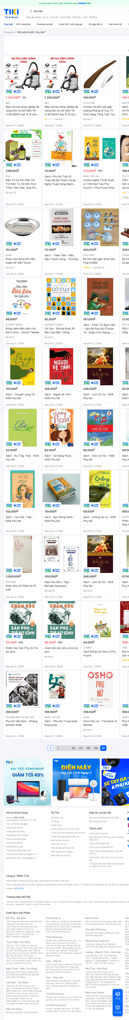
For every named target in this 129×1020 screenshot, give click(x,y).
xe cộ (45, 17)
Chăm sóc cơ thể (19, 991)
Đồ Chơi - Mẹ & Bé (16, 918)
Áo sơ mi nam (63, 943)
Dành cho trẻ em (19, 958)
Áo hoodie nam (58, 945)
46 (73, 748)
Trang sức (90, 944)
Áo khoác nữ (67, 924)
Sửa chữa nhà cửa (99, 974)
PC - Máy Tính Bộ (98, 963)
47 (80, 748)
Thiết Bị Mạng (101, 960)
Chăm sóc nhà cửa (23, 963)
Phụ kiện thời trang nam (102, 934)
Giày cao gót (51, 964)
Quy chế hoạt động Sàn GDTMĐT (104, 817)
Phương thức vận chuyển (17, 835)
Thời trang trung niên (60, 931)
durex (69, 902)
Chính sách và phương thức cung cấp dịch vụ (106, 852)
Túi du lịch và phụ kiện (101, 921)
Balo (87, 921)
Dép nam (60, 983)
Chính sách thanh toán (99, 843)
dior (17, 902)
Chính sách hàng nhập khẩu (18, 850)
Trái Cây (10, 945)
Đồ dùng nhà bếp (14, 1012)
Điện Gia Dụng (14, 1009)
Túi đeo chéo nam (61, 1008)
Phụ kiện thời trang (95, 929)
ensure (62, 902)
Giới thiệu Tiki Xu (58, 844)
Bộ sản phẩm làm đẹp (22, 1002)
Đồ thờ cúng (95, 984)
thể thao (93, 17)
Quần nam (63, 940)
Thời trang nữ (53, 918)
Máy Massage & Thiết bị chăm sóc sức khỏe (24, 992)
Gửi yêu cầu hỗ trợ (14, 828)
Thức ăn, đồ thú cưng (20, 960)
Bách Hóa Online (94, 992)
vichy (35, 904)
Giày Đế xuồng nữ (63, 972)
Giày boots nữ (56, 969)
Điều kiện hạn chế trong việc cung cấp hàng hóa (106, 838)
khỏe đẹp (65, 17)
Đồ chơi (34, 921)
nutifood (123, 902)
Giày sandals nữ (61, 967)
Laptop (110, 963)
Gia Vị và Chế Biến (99, 1001)
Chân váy (65, 926)
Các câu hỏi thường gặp (17, 824)
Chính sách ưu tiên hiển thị (101, 847)
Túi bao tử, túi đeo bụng (70, 1011)
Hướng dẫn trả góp (14, 846)
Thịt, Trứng (20, 945)
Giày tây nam (65, 981)
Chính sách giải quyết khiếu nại (65, 836)
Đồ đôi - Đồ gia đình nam (66, 948)
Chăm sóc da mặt (14, 986)
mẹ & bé (54, 17)
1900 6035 (19, 888)
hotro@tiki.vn (29, 854)
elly (85, 902)
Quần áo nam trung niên (62, 953)
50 (103, 748)
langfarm (20, 904)
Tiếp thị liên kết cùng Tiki (62, 848)
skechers (98, 902)
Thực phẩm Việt (30, 948)
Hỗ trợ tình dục (28, 1001)
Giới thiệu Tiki (57, 817)
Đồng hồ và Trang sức (97, 940)
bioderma (77, 902)
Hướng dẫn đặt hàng (15, 831)
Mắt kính (110, 933)
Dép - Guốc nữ (65, 964)
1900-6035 (19, 817)
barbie (47, 902)
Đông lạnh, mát (25, 950)
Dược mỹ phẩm (31, 1003)
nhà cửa (76, 17)
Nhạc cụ (106, 984)
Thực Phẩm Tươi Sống (18, 942)
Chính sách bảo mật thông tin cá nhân (68, 833)
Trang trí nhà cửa (93, 972)
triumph (113, 902)
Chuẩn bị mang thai (20, 936)
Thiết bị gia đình (30, 1012)
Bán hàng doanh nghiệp (62, 851)
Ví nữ (75, 997)
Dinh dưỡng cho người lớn (22, 931)
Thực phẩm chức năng (21, 988)
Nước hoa (16, 1001)
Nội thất (98, 977)
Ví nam (49, 1008)
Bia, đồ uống (16, 955)
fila (40, 904)
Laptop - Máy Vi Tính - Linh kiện (103, 952)
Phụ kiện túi (74, 1000)
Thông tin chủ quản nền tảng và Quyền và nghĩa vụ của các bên (106, 864)
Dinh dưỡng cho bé (20, 929)
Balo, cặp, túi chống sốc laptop (103, 922)
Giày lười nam (52, 981)
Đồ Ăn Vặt (95, 1003)
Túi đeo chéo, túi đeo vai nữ (58, 997)
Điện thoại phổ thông (20, 974)
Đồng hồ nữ (101, 944)
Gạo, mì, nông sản (21, 953)
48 (88, 748)
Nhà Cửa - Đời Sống (96, 968)
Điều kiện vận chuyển (60, 855)
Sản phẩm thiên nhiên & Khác (22, 994)
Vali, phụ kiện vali (113, 924)
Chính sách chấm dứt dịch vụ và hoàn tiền (106, 858)
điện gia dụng (33, 17)
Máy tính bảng (18, 977)
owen (54, 902)
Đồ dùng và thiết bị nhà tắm (104, 979)
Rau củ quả (16, 948)
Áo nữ (48, 921)
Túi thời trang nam (56, 1005)
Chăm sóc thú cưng (94, 996)
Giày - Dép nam (54, 977)
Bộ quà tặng (98, 1008)
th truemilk (38, 902)
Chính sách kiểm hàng (16, 839)
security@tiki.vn (28, 858)
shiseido (10, 904)
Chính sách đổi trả (14, 843)
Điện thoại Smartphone (16, 972)
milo (91, 902)
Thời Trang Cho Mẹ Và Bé (17, 921)
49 (96, 748)
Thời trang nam (54, 937)
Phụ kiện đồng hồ (98, 947)
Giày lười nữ (69, 969)
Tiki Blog (55, 821)
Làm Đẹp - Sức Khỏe (17, 982)
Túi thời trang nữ (55, 993)
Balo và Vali (91, 918)
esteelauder (25, 902)
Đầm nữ (56, 921)
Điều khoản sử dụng (60, 840)
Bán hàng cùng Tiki (98, 821)
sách (85, 17)
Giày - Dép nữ (53, 961)
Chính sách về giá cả (98, 833)
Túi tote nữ (62, 1000)
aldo (107, 902)
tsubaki (46, 904)
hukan (28, 904)
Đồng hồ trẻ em (115, 947)
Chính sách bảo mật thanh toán (65, 829)
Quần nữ (65, 921)
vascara (9, 902)
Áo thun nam (51, 940)
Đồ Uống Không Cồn (102, 1006)
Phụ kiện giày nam (59, 986)
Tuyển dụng (56, 825)
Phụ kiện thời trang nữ (95, 933)
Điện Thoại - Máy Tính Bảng (21, 968)
